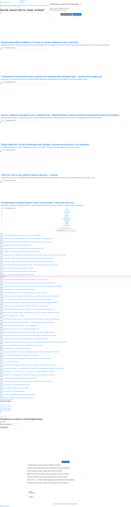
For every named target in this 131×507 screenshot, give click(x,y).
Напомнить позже (66, 14)
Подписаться (77, 14)
